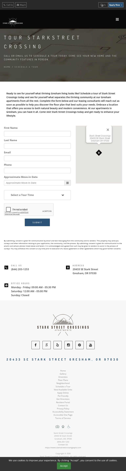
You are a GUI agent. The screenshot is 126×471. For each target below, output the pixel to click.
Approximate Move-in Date (21, 177)
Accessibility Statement (63, 411)
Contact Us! (63, 444)
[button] (99, 153)
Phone (8, 164)
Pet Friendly (63, 396)
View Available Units (63, 389)
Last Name (10, 140)
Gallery (63, 373)
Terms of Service (63, 418)
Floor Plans (63, 380)
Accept (64, 465)
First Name (11, 127)
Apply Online (63, 392)
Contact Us (63, 405)
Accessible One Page (63, 414)
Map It (23, 4)
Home (7, 67)
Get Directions (63, 399)
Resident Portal (63, 402)
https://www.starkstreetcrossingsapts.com (63, 447)
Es (104, 4)
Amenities (63, 377)
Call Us (9, 4)
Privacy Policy (63, 408)
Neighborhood (63, 383)
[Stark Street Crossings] (63, 324)
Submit (37, 222)
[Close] (108, 130)
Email (7, 152)
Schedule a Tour (63, 386)
